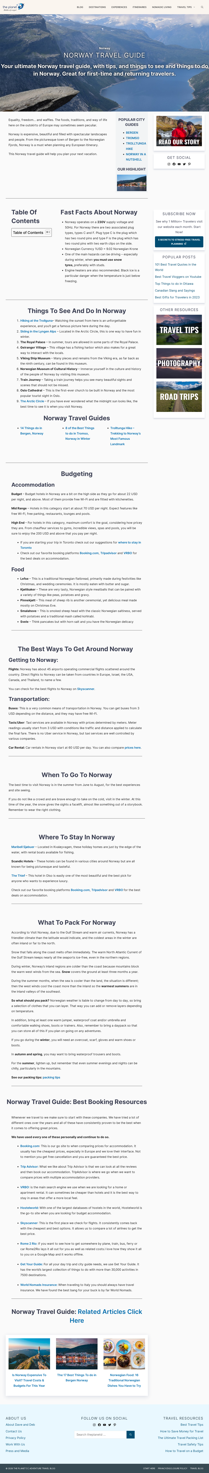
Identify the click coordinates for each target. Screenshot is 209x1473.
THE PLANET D (21, 1468)
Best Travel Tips (192, 1424)
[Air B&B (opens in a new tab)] (123, 890)
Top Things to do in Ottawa (174, 283)
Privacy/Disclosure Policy (172, 1468)
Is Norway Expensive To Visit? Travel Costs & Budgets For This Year (29, 1380)
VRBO (128, 553)
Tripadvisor (108, 553)
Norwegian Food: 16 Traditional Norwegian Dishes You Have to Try (124, 1380)
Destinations (97, 7)
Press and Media (17, 1451)
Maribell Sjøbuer (22, 847)
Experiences (119, 7)
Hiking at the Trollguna (36, 320)
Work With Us (15, 1444)
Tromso (132, 138)
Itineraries (139, 7)
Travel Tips (184, 7)
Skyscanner (85, 689)
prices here (133, 747)
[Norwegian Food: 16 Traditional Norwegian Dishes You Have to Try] (124, 1366)
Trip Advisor (29, 1166)
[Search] (131, 1434)
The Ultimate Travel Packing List (180, 1438)
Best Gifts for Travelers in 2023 (177, 297)
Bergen (132, 132)
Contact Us (14, 1431)
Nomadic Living (161, 7)
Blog (80, 7)
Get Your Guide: (31, 1264)
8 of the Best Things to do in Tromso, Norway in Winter (79, 433)
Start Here (149, 1468)
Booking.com (89, 553)
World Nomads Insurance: (38, 1285)
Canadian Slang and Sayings (175, 290)
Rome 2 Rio (28, 1243)
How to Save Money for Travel (181, 1431)
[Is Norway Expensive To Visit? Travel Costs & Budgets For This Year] (29, 1366)
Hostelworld (29, 1208)
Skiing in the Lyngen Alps (38, 331)
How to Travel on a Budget (184, 1451)
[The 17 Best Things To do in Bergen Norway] (77, 1366)
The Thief (18, 875)
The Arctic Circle (32, 401)
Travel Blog (196, 1468)
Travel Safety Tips (190, 1444)
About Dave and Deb (20, 1424)
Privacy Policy (16, 1438)
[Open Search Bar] (202, 7)
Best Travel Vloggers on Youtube (178, 276)
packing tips (51, 1077)
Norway (104, 48)
